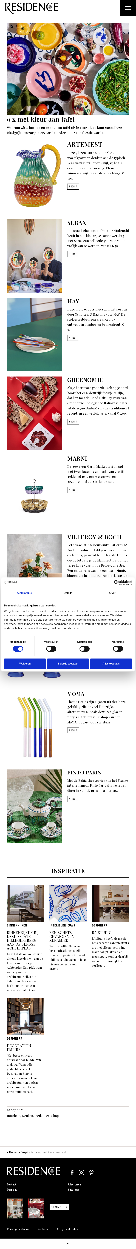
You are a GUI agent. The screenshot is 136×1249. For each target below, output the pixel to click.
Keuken (27, 1116)
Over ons (12, 1189)
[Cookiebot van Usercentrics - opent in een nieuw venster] (116, 582)
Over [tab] (112, 592)
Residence (31, 8)
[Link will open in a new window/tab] (72, 1172)
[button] (68, 1243)
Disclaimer (43, 1229)
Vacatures (74, 1189)
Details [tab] (68, 592)
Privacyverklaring (18, 1229)
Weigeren (25, 663)
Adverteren (74, 1184)
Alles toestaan (111, 663)
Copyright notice (67, 1229)
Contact (11, 1184)
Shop (55, 1116)
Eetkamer (42, 1116)
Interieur (13, 1116)
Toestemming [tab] (23, 592)
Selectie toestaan (68, 663)
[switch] (51, 649)
